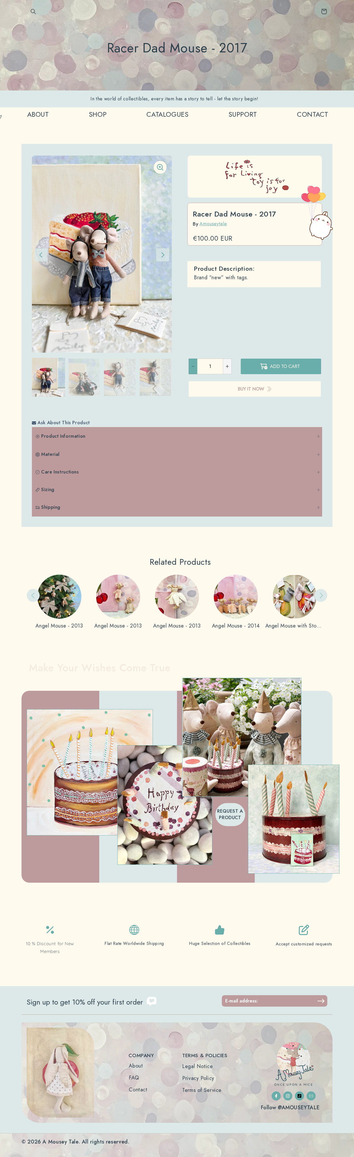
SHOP (98, 114)
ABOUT (38, 114)
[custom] (276, 1095)
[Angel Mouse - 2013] (59, 602)
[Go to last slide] (40, 254)
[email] (311, 1095)
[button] (33, 11)
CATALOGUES (167, 114)
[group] (48, 377)
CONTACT (312, 114)
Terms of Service (202, 1090)
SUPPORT (243, 114)
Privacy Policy (198, 1078)
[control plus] (227, 366)
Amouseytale (213, 223)
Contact (138, 1089)
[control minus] (193, 366)
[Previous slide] (33, 595)
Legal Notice (197, 1066)
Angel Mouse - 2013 (59, 626)
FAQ (134, 1078)
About (136, 1066)
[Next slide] (162, 254)
